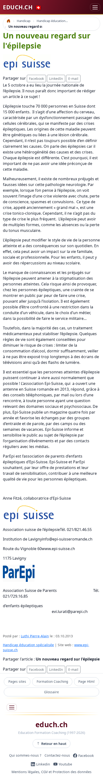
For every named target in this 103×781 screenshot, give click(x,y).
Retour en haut (53, 743)
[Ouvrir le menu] (12, 707)
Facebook (36, 78)
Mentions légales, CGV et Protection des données (51, 772)
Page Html (86, 681)
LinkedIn (56, 78)
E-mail (73, 78)
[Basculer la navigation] (95, 7)
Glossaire (51, 692)
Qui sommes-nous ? (25, 755)
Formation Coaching (52, 681)
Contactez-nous (57, 755)
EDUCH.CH (22, 7)
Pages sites (17, 681)
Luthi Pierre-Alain (35, 636)
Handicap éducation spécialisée (28, 645)
